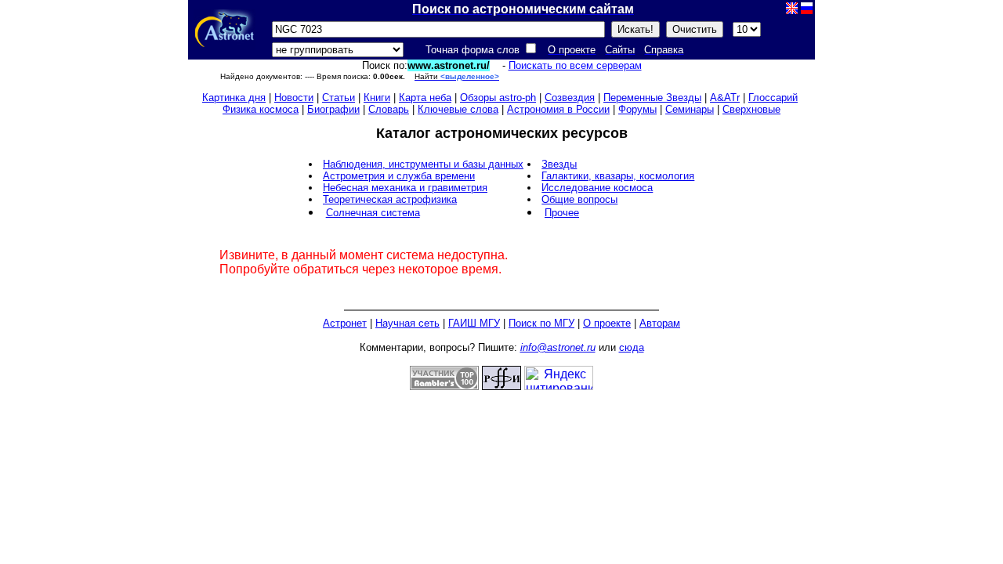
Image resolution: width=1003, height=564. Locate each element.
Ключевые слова (458, 109)
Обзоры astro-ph (498, 97)
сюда (631, 347)
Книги (377, 97)
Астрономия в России (558, 109)
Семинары (689, 109)
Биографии (333, 109)
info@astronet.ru (558, 347)
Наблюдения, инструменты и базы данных (423, 164)
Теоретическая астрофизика (390, 199)
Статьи (338, 97)
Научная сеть (407, 323)
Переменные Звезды (652, 97)
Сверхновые (751, 109)
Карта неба (425, 97)
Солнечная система (373, 213)
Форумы (637, 109)
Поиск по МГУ (541, 323)
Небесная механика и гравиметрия (405, 187)
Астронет (345, 323)
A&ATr (725, 97)
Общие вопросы (579, 199)
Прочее (562, 213)
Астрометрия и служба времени (399, 176)
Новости (293, 97)
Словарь (388, 109)
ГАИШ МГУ (474, 323)
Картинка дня (234, 97)
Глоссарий (773, 97)
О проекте (607, 323)
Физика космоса (261, 109)
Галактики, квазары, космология (617, 176)
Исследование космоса (597, 187)
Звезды (559, 164)
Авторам (659, 323)
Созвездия (570, 97)
